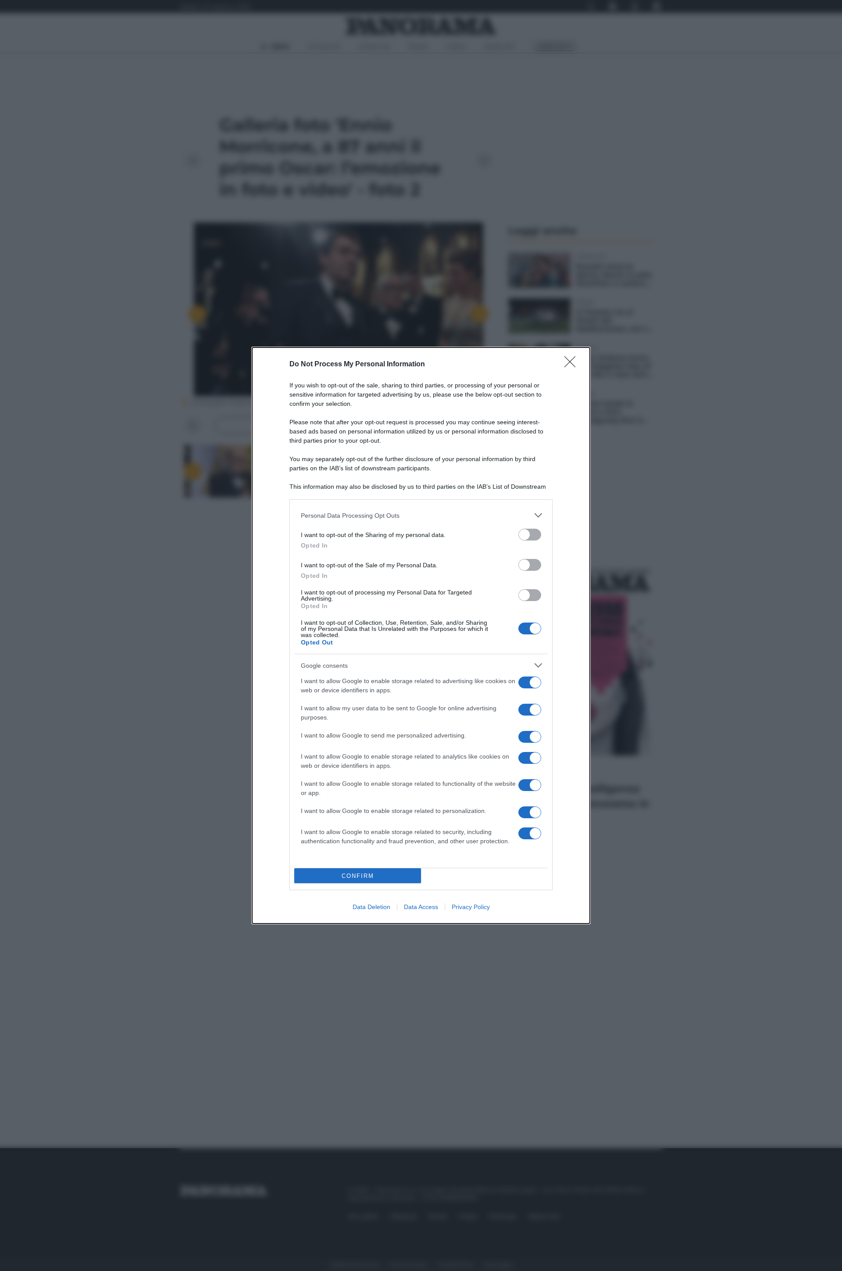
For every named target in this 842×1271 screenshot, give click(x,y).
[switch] (529, 535)
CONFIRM (358, 876)
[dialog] (421, 635)
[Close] (572, 364)
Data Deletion (371, 906)
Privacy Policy (471, 906)
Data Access (421, 906)
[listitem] (421, 515)
